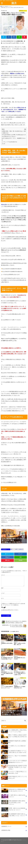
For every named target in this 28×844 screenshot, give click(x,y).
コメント (3, 575)
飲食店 (22, 549)
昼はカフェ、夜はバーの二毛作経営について (17, 756)
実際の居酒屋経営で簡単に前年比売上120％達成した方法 (17, 802)
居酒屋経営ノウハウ (6, 549)
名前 (2, 588)
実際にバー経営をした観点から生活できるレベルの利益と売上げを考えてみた (17, 736)
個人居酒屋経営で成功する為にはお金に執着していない (17, 814)
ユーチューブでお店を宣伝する (9, 141)
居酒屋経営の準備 (5, 830)
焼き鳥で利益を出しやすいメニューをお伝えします (17, 777)
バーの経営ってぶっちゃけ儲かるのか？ (17, 746)
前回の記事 (4, 204)
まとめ (3, 143)
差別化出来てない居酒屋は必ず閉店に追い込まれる (17, 790)
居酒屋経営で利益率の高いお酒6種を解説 (17, 741)
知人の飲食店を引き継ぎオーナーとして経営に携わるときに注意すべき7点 (17, 751)
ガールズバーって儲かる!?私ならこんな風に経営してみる (17, 772)
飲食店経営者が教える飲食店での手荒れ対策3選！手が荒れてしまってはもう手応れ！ (17, 767)
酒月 (14, 3)
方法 (17, 549)
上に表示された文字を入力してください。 (10, 609)
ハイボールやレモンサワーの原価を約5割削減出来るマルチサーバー (17, 761)
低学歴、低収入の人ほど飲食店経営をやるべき (17, 809)
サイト (2, 598)
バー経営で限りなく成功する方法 (17, 795)
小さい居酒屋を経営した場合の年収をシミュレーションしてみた (17, 730)
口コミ (13, 549)
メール (3, 593)
